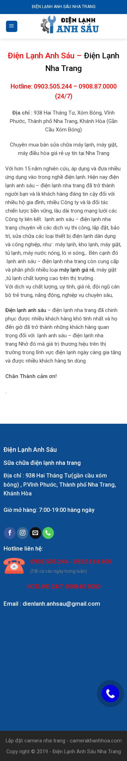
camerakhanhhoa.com (96, 741)
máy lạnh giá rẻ (76, 270)
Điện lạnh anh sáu (25, 310)
